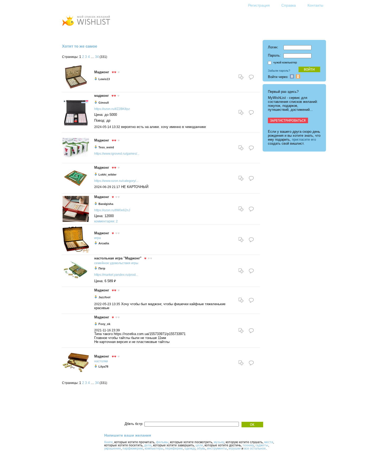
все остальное (255, 448)
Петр (101, 268)
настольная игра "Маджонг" (117, 258)
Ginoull (103, 102)
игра (97, 238)
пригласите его (304, 139)
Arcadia (103, 243)
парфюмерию (132, 448)
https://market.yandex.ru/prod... (116, 274)
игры (134, 263)
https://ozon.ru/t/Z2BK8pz (112, 109)
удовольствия (120, 263)
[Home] (86, 27)
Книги (108, 442)
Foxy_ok (104, 324)
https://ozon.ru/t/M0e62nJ (112, 210)
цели (199, 445)
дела (148, 445)
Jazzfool (104, 297)
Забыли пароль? (279, 70)
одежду (189, 448)
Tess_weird (106, 147)
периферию (174, 448)
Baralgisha (105, 203)
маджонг (101, 96)
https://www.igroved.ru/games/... (116, 153)
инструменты (217, 448)
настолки (101, 361)
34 (97, 57)
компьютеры (154, 448)
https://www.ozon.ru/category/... (116, 180)
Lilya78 (103, 366)
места (268, 442)
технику (248, 445)
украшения (112, 448)
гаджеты (261, 445)
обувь (201, 448)
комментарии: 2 (106, 221)
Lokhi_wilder (107, 174)
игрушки (235, 448)
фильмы (162, 442)
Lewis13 (104, 79)
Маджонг (101, 72)
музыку (219, 442)
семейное (101, 263)
